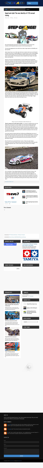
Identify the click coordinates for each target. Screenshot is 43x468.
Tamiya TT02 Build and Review (10, 351)
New (12, 181)
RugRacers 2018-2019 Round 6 (32, 307)
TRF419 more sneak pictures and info (11, 320)
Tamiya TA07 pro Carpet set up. (32, 304)
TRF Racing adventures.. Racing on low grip (17, 234)
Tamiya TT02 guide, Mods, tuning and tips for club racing (12, 305)
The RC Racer (12, 460)
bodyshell (12, 9)
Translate (31, 296)
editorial (10, 181)
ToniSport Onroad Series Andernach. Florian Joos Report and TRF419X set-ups (32, 197)
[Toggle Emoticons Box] (4, 209)
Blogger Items (20, 460)
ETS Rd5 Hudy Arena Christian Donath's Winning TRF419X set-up (31, 191)
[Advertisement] (30, 370)
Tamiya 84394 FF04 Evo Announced (10, 336)
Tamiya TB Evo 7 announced (10, 202)
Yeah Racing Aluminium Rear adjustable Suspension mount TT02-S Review (31, 312)
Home (6, 9)
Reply (12, 17)
